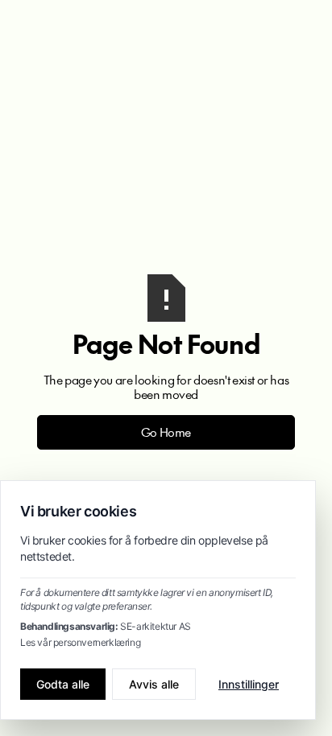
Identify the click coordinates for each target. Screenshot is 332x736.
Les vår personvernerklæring (80, 642)
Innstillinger (248, 684)
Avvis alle (154, 684)
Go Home (166, 431)
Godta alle (62, 684)
